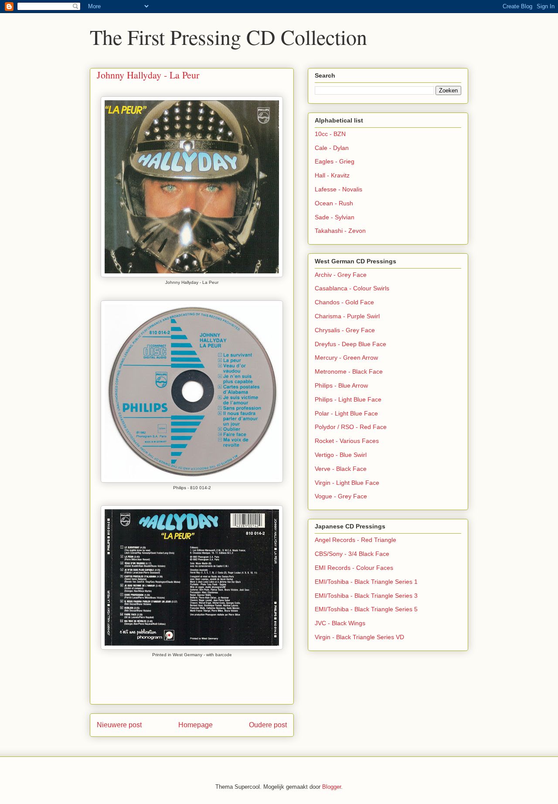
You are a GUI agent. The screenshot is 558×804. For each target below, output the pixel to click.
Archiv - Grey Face (341, 274)
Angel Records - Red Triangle (355, 539)
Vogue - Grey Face (341, 496)
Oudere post (268, 725)
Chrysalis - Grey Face (345, 330)
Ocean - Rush (334, 203)
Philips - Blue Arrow (341, 385)
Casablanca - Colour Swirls (352, 288)
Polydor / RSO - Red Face (351, 426)
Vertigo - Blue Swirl (341, 454)
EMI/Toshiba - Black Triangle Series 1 (366, 581)
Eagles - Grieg (334, 161)
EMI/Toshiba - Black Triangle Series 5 (366, 609)
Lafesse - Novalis (338, 189)
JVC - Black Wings (340, 623)
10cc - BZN (330, 133)
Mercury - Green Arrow (346, 357)
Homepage (195, 725)
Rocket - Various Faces (347, 440)
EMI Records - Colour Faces (354, 567)
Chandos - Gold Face (344, 302)
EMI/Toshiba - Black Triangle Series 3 (366, 595)
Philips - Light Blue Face (348, 399)
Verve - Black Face (341, 468)
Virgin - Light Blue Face (347, 482)
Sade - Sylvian (334, 217)
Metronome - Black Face (349, 371)
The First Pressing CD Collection (228, 37)
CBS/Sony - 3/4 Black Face (352, 553)
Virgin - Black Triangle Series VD (359, 637)
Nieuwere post (119, 725)
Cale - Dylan (332, 147)
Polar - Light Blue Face (346, 413)
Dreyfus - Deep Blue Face (350, 344)
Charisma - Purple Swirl (347, 316)
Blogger (331, 787)
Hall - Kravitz (332, 175)
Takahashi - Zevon (340, 230)
